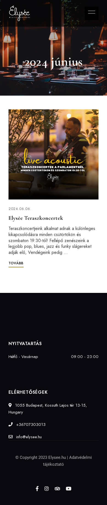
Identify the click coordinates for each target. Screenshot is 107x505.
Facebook (37, 488)
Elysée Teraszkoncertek (36, 218)
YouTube (68, 488)
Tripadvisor (57, 488)
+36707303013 (30, 424)
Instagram (46, 488)
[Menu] (90, 12)
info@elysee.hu (28, 437)
